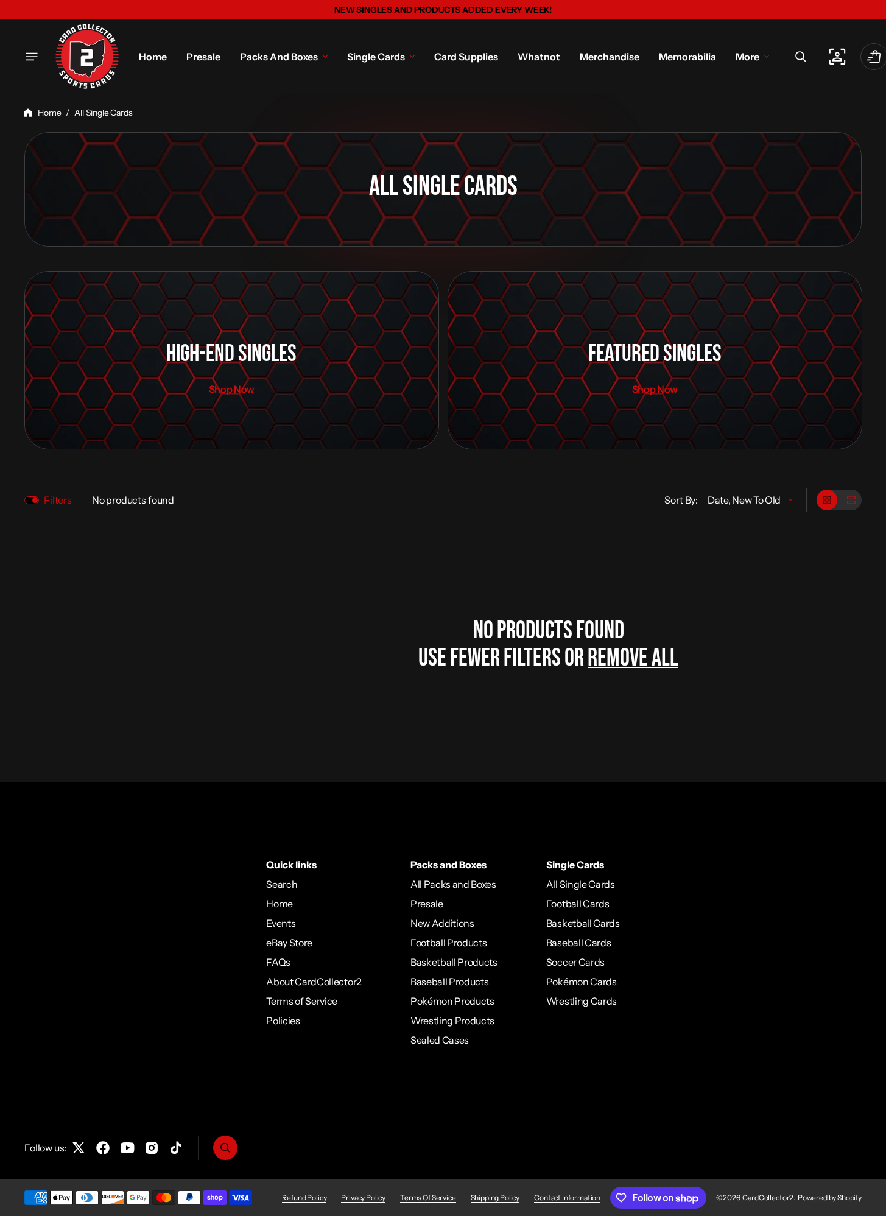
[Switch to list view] (851, 500)
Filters (58, 500)
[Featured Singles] (655, 360)
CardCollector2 (767, 1197)
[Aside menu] (31, 56)
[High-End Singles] (231, 360)
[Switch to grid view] (827, 500)
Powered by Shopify (830, 1197)
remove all (633, 658)
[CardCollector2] (87, 56)
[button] (800, 56)
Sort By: (681, 500)
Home (49, 112)
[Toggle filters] (31, 500)
